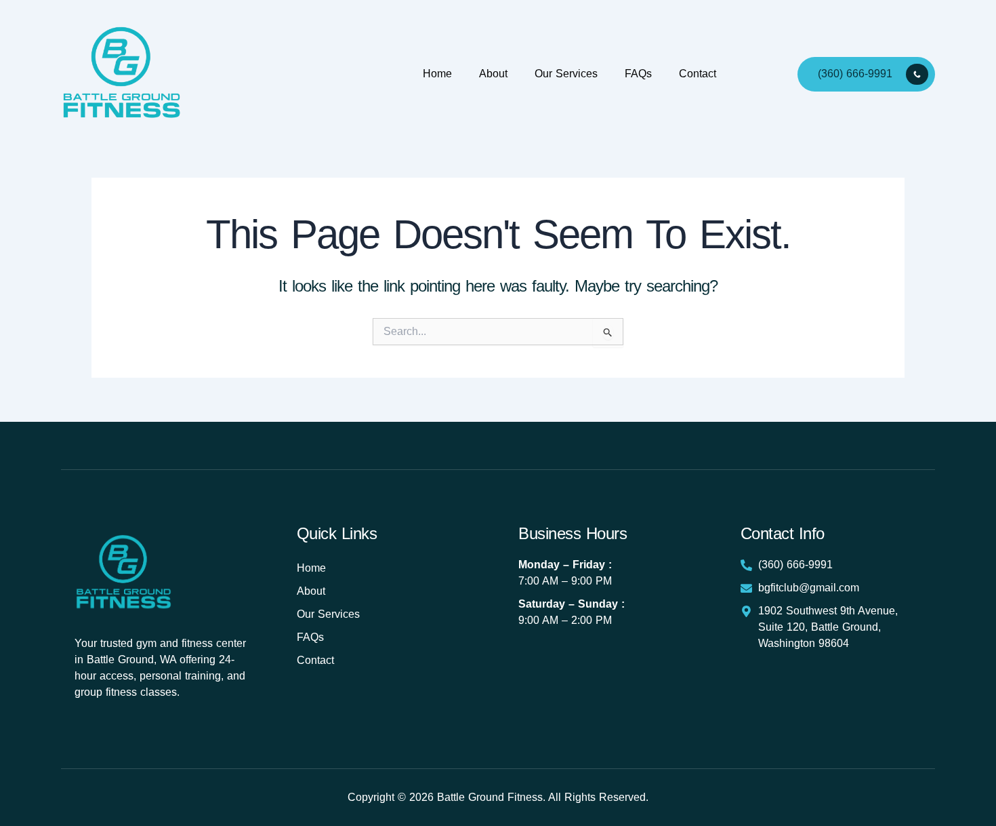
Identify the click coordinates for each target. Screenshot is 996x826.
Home (437, 73)
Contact (697, 73)
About (493, 73)
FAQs (638, 73)
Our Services (566, 73)
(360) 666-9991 (855, 73)
